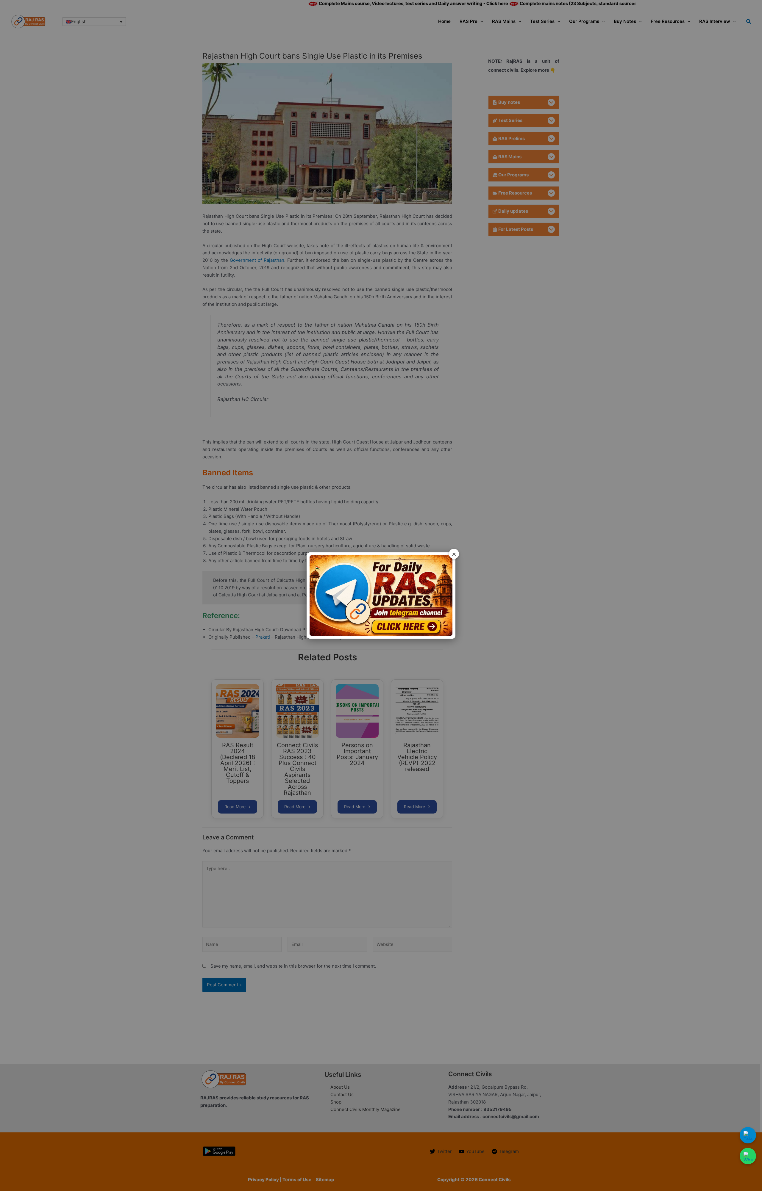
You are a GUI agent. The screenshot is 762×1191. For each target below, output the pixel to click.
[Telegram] (748, 1135)
